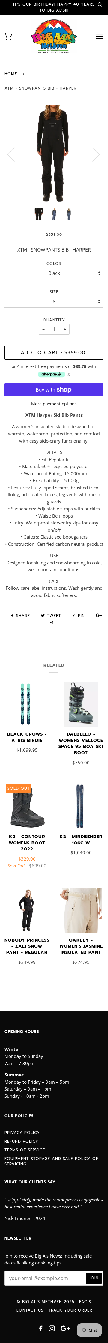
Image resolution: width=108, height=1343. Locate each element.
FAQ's (85, 1302)
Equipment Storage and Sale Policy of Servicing (51, 1161)
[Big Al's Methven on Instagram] (52, 1329)
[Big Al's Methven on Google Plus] (65, 1329)
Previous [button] (14, 154)
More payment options (54, 404)
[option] (54, 154)
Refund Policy (21, 1141)
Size (54, 292)
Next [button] (93, 154)
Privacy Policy (22, 1133)
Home (10, 74)
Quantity (54, 320)
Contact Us (30, 1310)
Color (54, 264)
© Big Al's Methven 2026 (45, 1302)
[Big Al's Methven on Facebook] (41, 1329)
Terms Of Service (24, 1150)
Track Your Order (70, 1310)
